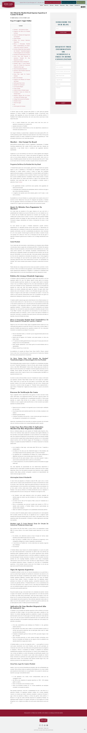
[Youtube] (47, 725)
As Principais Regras (18, 86)
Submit (63, 103)
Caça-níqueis (17, 88)
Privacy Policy (43, 728)
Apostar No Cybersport (19, 84)
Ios (14, 104)
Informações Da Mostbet (19, 106)
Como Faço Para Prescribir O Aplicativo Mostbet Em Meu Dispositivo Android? (22, 58)
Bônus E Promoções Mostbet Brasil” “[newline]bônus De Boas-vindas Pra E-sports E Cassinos (22, 45)
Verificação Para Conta (19, 83)
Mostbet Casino (17, 100)
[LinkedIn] (44, 725)
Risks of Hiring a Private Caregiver (69, 2)
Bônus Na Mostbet (18, 77)
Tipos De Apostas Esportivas (20, 68)
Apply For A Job (81, 2)
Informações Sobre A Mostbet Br (21, 61)
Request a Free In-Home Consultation (53, 2)
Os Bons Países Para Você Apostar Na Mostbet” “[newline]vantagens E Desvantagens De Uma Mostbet (22, 51)
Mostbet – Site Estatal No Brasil (21, 29)
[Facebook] (42, 725)
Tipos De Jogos (17, 102)
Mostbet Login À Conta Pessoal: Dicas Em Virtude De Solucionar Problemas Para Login (22, 65)
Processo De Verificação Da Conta (22, 54)
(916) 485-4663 (41, 2)
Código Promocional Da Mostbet (21, 99)
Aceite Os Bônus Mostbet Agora (21, 90)
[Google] (40, 725)
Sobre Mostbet (17, 38)
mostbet (20, 182)
